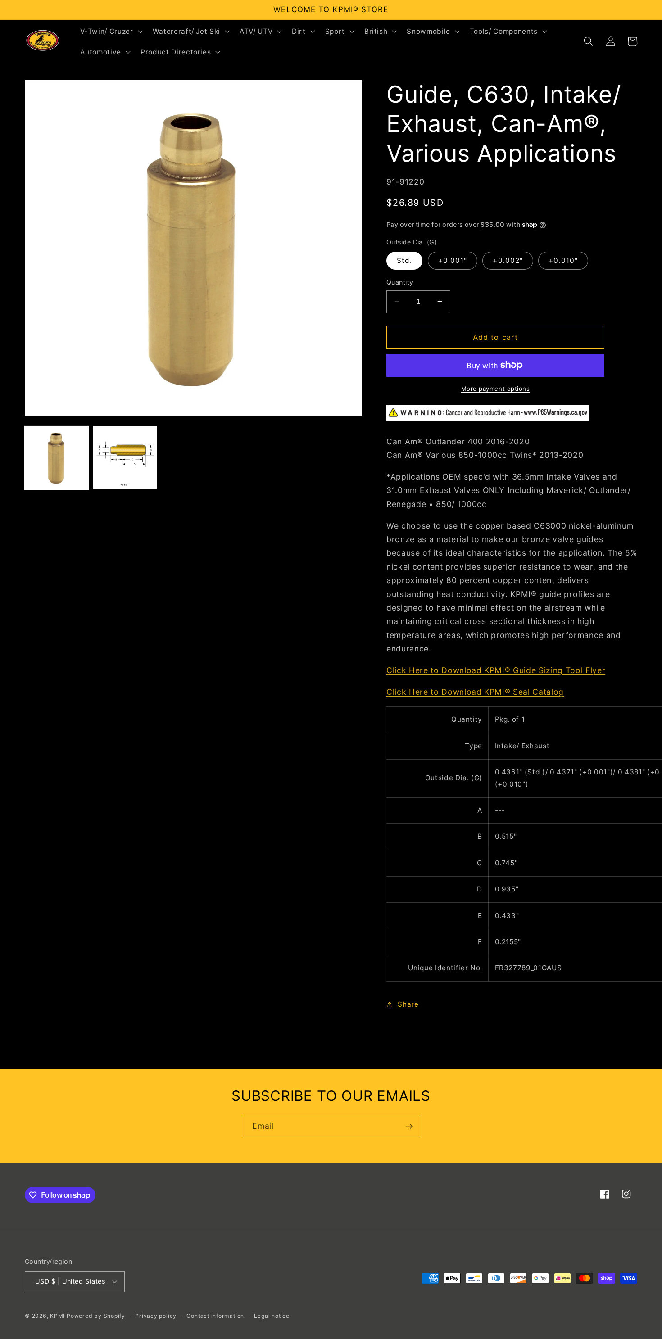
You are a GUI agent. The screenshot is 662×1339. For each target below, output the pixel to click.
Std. (404, 260)
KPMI (58, 1315)
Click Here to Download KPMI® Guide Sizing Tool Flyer (495, 669)
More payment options (495, 388)
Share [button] (408, 1004)
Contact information (215, 1315)
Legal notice (271, 1315)
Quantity (399, 282)
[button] (110, 31)
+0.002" (508, 260)
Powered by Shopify (96, 1315)
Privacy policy (156, 1315)
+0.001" (452, 260)
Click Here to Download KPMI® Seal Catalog (475, 691)
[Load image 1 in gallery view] (56, 458)
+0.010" (563, 260)
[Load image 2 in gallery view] (125, 458)
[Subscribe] (409, 1126)
